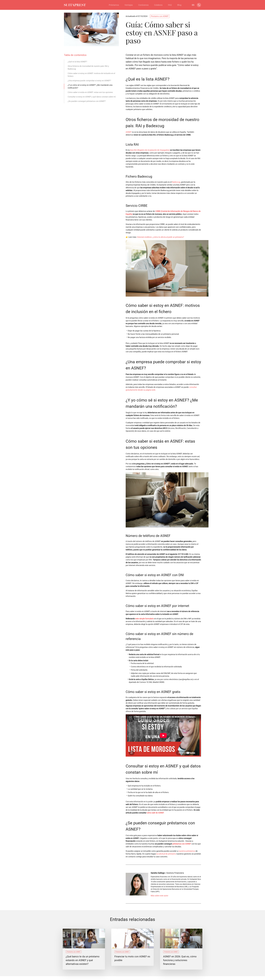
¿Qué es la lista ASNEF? (77, 62)
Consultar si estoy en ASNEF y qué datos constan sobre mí (92, 97)
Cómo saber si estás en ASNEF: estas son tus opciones (90, 92)
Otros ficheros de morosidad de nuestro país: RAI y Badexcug (88, 67)
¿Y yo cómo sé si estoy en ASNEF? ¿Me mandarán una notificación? (90, 86)
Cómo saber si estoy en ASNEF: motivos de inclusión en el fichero (91, 74)
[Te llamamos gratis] (199, 6)
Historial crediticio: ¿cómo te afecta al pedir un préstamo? (160, 237)
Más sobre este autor (159, 896)
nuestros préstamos (187, 851)
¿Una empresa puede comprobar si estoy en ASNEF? (89, 80)
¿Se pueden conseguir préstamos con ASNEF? (87, 101)
